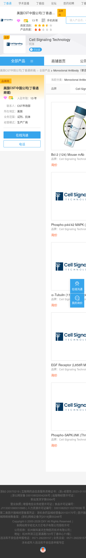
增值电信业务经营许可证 (37, 504)
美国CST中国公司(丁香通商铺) (36, 13)
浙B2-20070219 (9, 491)
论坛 (53, 3)
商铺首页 (58, 60)
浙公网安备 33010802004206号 (31, 495)
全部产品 (18, 60)
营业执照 (15, 504)
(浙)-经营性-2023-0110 (72, 491)
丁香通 (7, 3)
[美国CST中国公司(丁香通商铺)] (6, 20)
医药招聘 (69, 3)
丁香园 (40, 3)
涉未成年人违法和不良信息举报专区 (43, 542)
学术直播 (24, 3)
